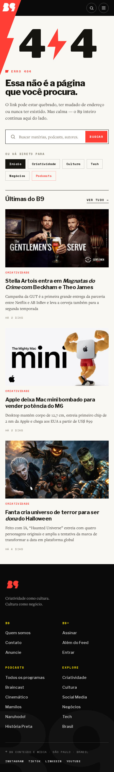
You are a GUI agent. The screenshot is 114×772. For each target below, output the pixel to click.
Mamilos (13, 707)
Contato (13, 642)
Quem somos (17, 633)
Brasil (67, 726)
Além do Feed (75, 642)
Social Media (74, 697)
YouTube (74, 761)
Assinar (69, 633)
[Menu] (104, 8)
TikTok (34, 761)
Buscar (96, 136)
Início (15, 164)
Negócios (17, 175)
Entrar (68, 652)
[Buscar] (91, 8)
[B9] (11, 5)
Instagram (14, 761)
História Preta (18, 726)
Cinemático (16, 697)
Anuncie (13, 652)
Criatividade (44, 164)
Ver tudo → (98, 200)
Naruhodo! (15, 716)
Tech (95, 164)
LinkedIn (53, 761)
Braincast (14, 687)
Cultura (73, 164)
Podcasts (44, 175)
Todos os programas (25, 677)
